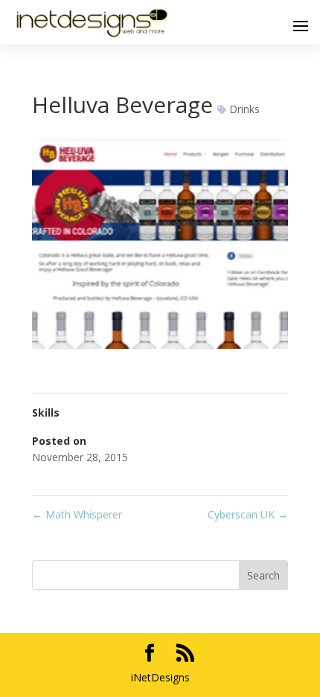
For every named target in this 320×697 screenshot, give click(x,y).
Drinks (244, 109)
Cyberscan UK (248, 514)
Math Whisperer (77, 514)
